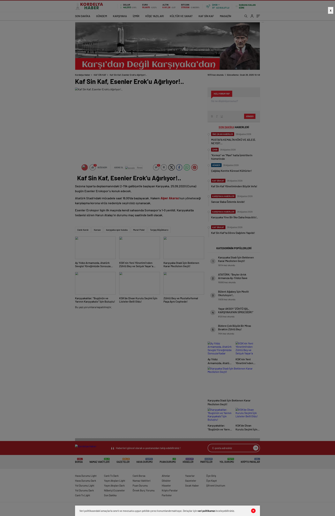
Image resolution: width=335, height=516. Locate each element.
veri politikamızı (206, 510)
